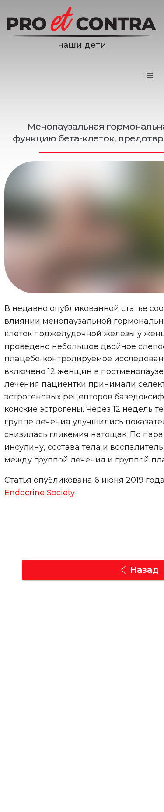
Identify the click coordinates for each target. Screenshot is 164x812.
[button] (149, 75)
